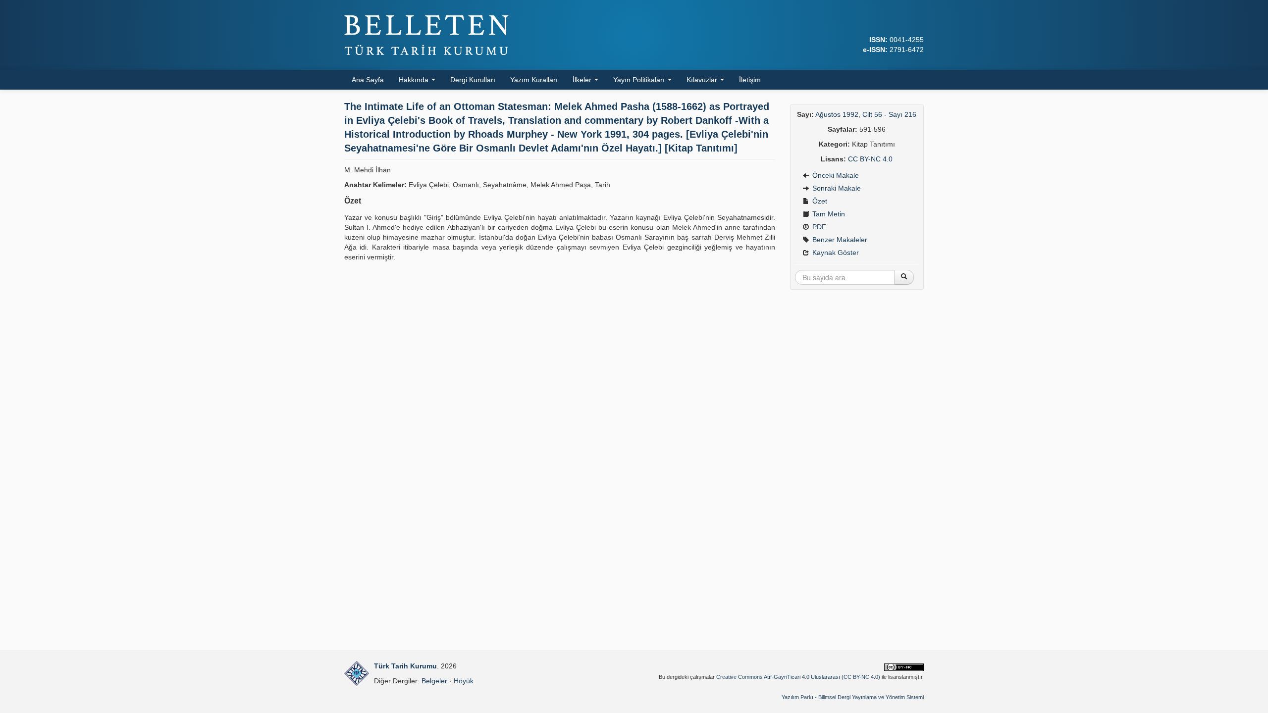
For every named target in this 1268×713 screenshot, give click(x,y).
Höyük (464, 681)
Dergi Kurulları (472, 80)
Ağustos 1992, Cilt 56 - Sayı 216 (865, 114)
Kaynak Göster (834, 252)
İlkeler (583, 80)
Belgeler (434, 681)
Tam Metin (827, 214)
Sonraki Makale (835, 188)
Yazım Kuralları (534, 80)
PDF (818, 227)
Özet (818, 201)
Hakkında (414, 80)
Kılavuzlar (703, 80)
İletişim (750, 80)
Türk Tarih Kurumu (405, 666)
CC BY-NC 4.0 (870, 159)
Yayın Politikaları (640, 80)
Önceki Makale (834, 175)
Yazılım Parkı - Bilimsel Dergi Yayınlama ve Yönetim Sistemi (853, 697)
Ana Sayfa (368, 80)
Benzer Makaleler (838, 240)
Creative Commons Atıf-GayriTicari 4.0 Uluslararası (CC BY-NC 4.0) (798, 677)
